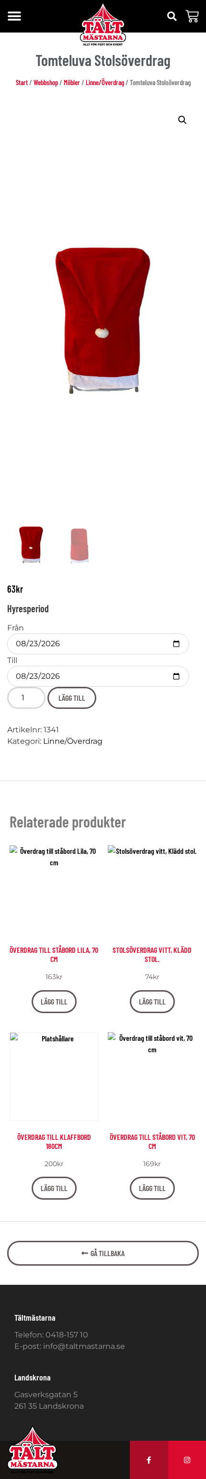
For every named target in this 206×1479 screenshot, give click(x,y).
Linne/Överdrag (105, 82)
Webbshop (46, 82)
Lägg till (71, 697)
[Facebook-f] (149, 1460)
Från (15, 628)
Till (12, 660)
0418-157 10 (67, 1334)
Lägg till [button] (54, 1001)
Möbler (72, 82)
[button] (14, 16)
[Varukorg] (192, 16)
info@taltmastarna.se (84, 1346)
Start (22, 82)
